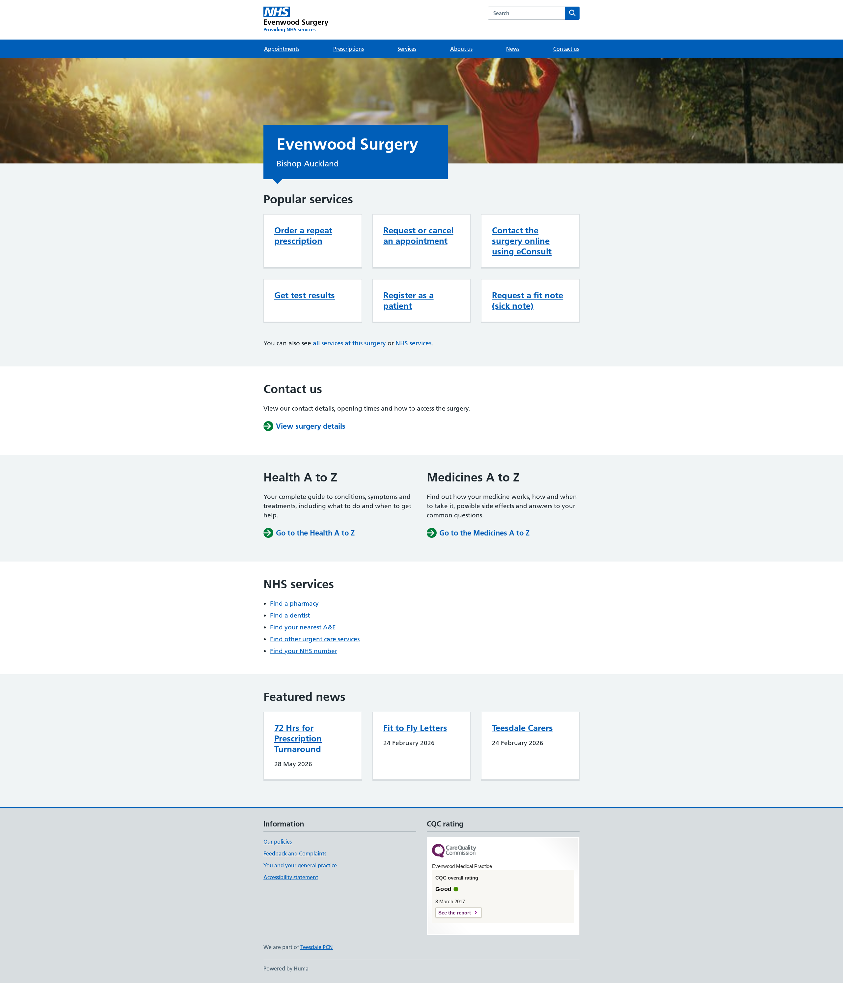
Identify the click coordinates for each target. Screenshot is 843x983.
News (512, 48)
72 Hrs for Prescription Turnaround (298, 738)
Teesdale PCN (316, 947)
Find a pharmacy (294, 603)
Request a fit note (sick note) (527, 300)
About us (461, 48)
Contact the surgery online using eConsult (522, 241)
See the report (454, 912)
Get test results (304, 295)
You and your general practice (300, 865)
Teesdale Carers (522, 728)
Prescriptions (348, 48)
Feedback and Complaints (294, 853)
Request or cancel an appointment (418, 235)
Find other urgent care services (315, 639)
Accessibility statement (290, 877)
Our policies (277, 841)
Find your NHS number (303, 651)
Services (406, 48)
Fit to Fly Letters (415, 728)
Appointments (281, 48)
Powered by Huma (286, 968)
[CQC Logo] (454, 851)
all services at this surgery (349, 343)
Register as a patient (408, 300)
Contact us (566, 48)
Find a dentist (290, 615)
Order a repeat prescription (303, 235)
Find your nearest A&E (303, 627)
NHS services (413, 343)
